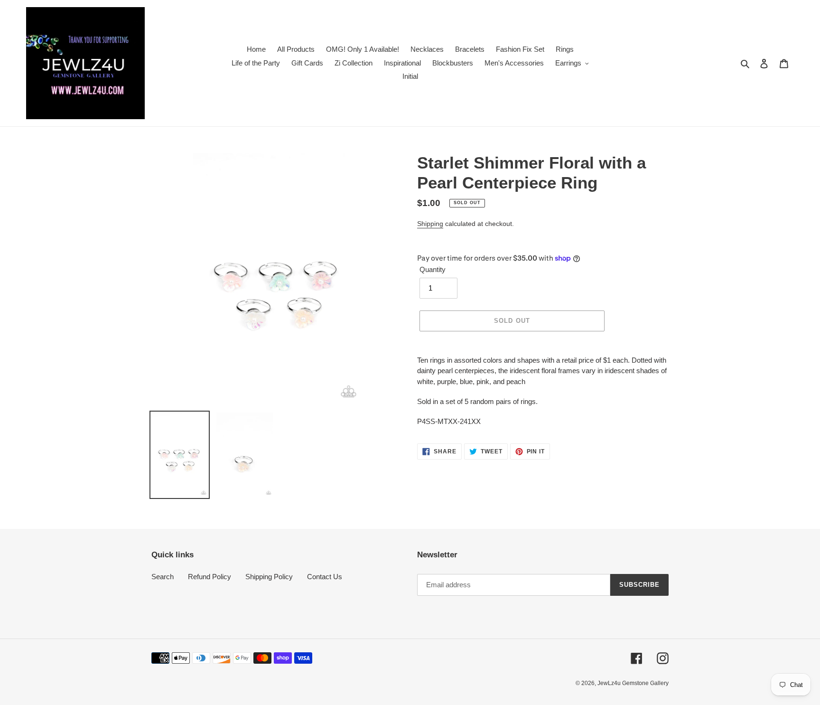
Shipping (430, 223)
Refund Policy (209, 577)
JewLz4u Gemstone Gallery (633, 683)
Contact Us (324, 577)
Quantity (432, 269)
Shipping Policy (269, 577)
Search (162, 577)
